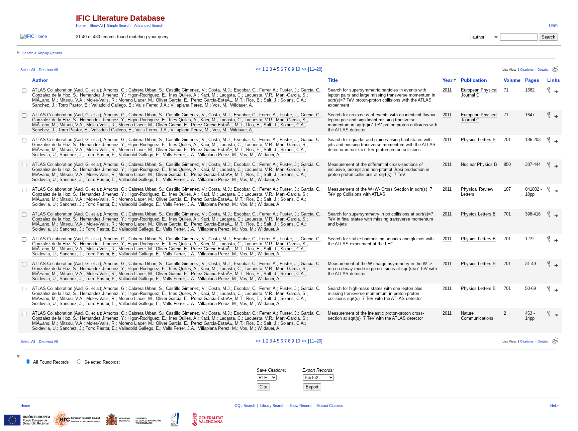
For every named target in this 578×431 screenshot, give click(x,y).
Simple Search (118, 25)
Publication (474, 80)
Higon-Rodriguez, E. (146, 95)
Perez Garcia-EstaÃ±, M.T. (217, 100)
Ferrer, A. (268, 90)
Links (553, 80)
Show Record (300, 406)
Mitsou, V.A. (72, 100)
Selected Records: (102, 362)
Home (81, 25)
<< (258, 69)
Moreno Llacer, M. (135, 100)
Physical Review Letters (477, 192)
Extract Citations (329, 406)
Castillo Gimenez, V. (186, 90)
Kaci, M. (208, 95)
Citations (527, 69)
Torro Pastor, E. (73, 105)
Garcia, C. (310, 90)
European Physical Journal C (479, 92)
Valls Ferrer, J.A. (151, 105)
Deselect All (48, 70)
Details (543, 69)
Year (447, 80)
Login (553, 25)
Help (554, 406)
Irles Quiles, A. (183, 95)
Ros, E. (253, 100)
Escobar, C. (245, 90)
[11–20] (315, 69)
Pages (532, 80)
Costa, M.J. (219, 90)
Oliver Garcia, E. (172, 100)
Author (40, 80)
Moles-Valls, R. (101, 100)
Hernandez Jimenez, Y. (102, 95)
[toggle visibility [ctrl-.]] (19, 357)
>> (304, 69)
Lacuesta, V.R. (259, 95)
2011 (447, 90)
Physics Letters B (478, 139)
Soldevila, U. (44, 154)
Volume (512, 80)
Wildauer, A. (241, 105)
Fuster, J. (289, 90)
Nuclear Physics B (479, 164)
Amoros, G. (114, 90)
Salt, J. (271, 100)
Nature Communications (477, 316)
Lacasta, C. (230, 95)
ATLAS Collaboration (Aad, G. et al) (66, 90)
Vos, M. (219, 105)
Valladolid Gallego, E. (112, 105)
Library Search (272, 406)
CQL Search (245, 406)
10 (297, 69)
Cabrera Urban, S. (145, 90)
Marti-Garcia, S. (291, 95)
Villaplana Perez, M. (190, 105)
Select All (27, 70)
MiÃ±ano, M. (44, 100)
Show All (96, 25)
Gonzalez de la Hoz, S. (54, 95)
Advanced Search (148, 25)
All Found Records (51, 362)
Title (333, 80)
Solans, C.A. (292, 100)
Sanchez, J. (44, 105)
